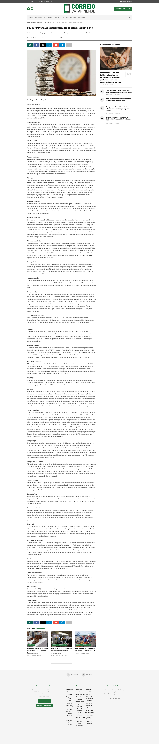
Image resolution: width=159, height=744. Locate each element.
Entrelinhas (79, 692)
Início (28, 22)
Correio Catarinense (74, 738)
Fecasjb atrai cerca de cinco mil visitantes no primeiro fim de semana (37, 651)
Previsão (89, 703)
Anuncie (38, 1)
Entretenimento (80, 694)
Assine (43, 1)
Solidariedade (89, 712)
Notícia (89, 692)
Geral (79, 712)
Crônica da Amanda (69, 712)
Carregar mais (61, 662)
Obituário (81, 17)
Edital (70, 724)
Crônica (69, 709)
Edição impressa (70, 17)
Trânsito (89, 721)
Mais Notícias (79, 720)
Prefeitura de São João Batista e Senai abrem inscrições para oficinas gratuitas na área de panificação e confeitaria (110, 77)
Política (89, 700)
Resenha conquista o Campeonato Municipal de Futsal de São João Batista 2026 (118, 119)
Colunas (56, 17)
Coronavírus (48, 17)
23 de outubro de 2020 (56, 38)
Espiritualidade (80, 701)
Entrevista (79, 697)
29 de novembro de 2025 (59, 655)
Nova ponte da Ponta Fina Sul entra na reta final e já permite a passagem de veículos (118, 109)
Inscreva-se (44, 701)
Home (31, 17)
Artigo (70, 694)
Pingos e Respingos (89, 697)
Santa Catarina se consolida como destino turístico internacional (61, 651)
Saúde (89, 708)
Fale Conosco (49, 1)
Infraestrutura (80, 717)
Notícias (38, 17)
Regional (89, 705)
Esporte (79, 704)
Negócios (89, 689)
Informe (79, 715)
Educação (79, 689)
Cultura (69, 715)
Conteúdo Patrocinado (70, 706)
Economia (32, 644)
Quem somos (30, 1)
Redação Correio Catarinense (37, 38)
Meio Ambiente (79, 724)
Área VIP (69, 692)
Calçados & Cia (69, 697)
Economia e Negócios (43, 22)
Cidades (69, 700)
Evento (79, 706)
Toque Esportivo (89, 718)
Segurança (89, 710)
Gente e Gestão (79, 709)
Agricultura (69, 689)
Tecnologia (89, 715)
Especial (79, 699)
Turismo (89, 723)
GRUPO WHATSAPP (123, 8)
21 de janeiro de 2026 (34, 655)
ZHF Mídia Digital (84, 740)
